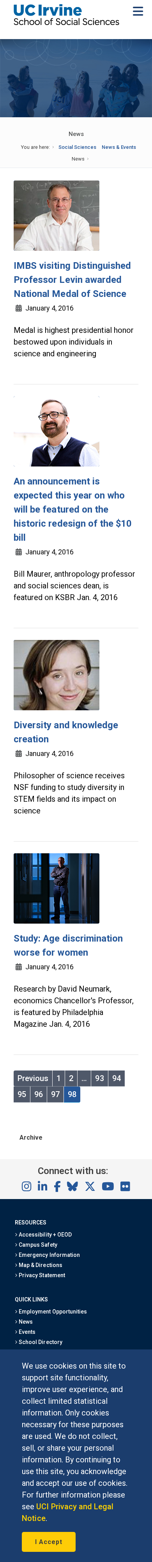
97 (55, 1094)
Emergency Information (49, 1255)
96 (38, 1094)
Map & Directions (40, 1265)
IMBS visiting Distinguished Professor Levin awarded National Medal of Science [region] (72, 279)
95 (22, 1094)
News (25, 1322)
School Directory (40, 1342)
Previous (33, 1078)
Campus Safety (37, 1245)
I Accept (48, 1542)
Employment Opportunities (52, 1311)
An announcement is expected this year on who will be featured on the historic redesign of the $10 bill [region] (73, 509)
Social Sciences (77, 147)
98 (72, 1094)
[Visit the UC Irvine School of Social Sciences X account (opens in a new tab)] (90, 1187)
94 (116, 1078)
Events (26, 1332)
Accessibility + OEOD (45, 1234)
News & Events (119, 147)
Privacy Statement (41, 1275)
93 (99, 1078)
